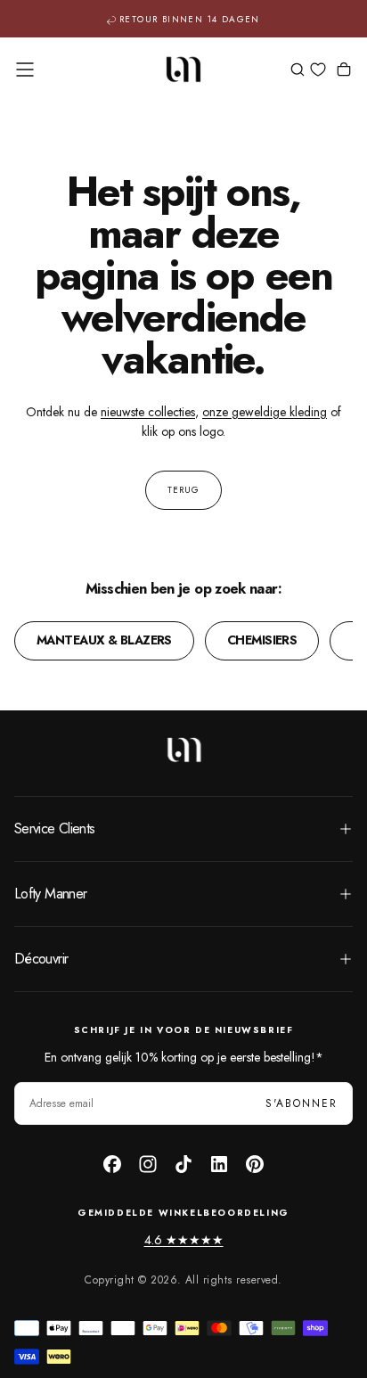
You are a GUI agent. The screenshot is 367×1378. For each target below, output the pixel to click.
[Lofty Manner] (183, 749)
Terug (183, 489)
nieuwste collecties (148, 412)
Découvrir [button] (41, 958)
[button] (25, 69)
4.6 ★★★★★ (184, 1240)
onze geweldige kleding (264, 412)
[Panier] (344, 71)
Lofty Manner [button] (50, 893)
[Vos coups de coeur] (318, 70)
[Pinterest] (254, 1164)
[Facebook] (112, 1164)
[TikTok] (183, 1164)
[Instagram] (148, 1164)
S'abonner (301, 1103)
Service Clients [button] (54, 828)
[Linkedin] (219, 1164)
